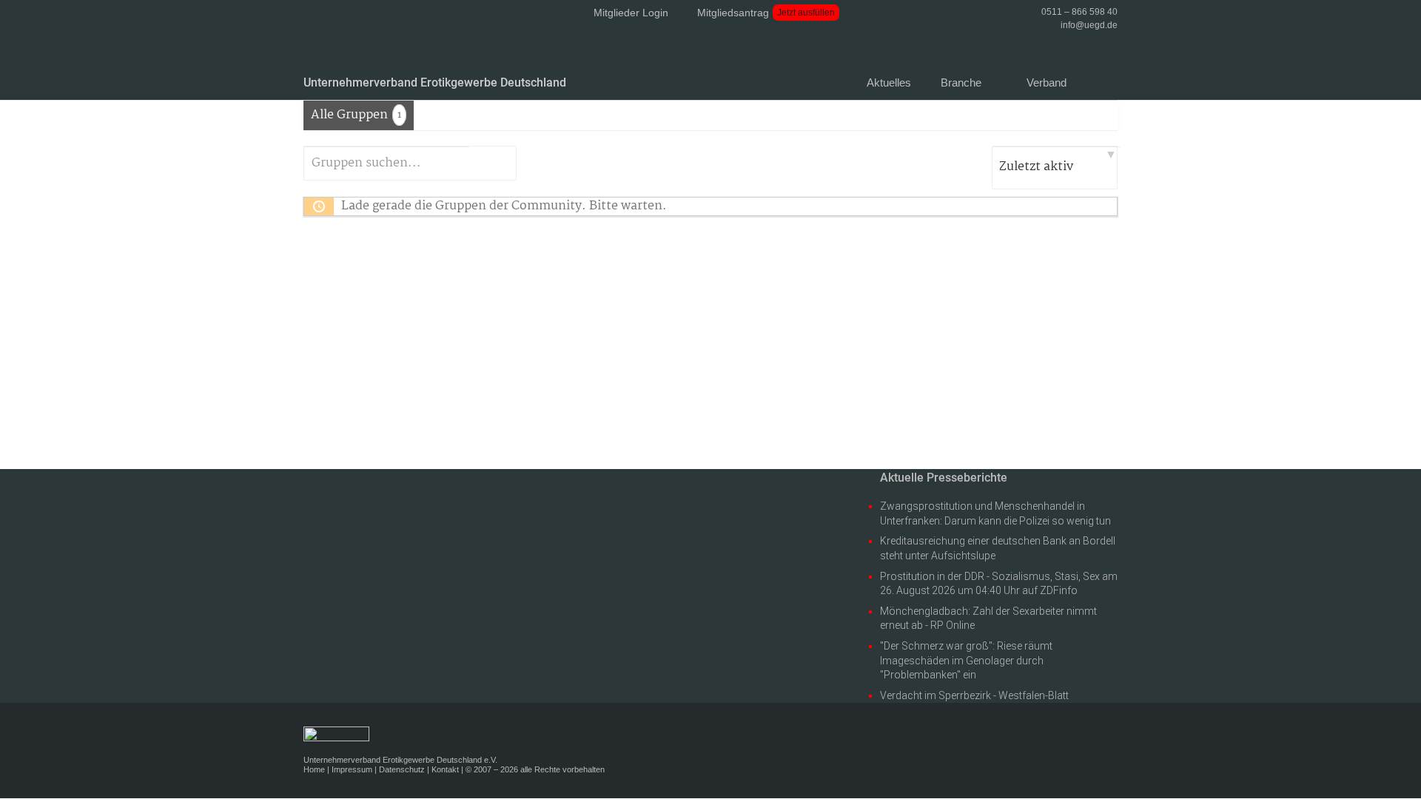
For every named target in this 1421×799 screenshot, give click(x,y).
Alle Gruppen (356, 115)
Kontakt (445, 769)
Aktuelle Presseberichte (943, 478)
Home (314, 769)
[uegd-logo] (384, 49)
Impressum (352, 769)
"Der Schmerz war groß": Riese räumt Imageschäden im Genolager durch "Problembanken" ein (966, 660)
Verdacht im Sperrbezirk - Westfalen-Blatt (974, 695)
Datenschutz (402, 769)
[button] (1110, 87)
